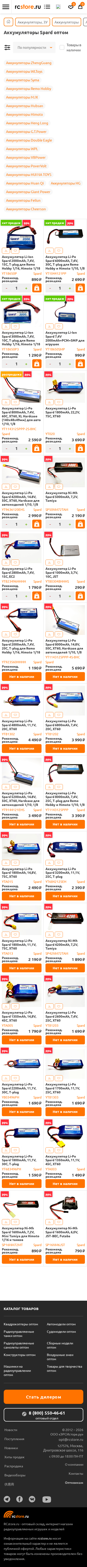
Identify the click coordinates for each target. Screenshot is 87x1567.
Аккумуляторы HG (66, 183)
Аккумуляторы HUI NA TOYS (28, 174)
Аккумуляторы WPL (22, 148)
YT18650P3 (10, 349)
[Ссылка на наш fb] (19, 1499)
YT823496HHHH (14, 581)
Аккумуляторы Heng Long (27, 123)
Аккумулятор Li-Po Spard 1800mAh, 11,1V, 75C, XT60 (19, 944)
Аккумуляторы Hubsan (24, 105)
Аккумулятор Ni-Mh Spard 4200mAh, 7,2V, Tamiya (61, 944)
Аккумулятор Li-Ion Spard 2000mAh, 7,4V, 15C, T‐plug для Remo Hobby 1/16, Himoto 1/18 (21, 262)
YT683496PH (11, 1169)
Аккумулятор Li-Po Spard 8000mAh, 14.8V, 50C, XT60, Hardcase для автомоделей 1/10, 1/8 (64, 646)
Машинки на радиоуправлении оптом (17, 1370)
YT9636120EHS (13, 509)
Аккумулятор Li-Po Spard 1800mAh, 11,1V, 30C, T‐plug (19, 1160)
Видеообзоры (15, 1475)
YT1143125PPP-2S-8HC (19, 429)
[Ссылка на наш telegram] (7, 1499)
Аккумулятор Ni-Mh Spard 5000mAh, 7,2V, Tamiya (61, 496)
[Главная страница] (8, 22)
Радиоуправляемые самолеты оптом (19, 1345)
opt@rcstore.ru (71, 1439)
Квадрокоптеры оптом (21, 1324)
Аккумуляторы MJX (22, 97)
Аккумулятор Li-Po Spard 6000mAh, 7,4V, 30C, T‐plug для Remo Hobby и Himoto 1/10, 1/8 (65, 262)
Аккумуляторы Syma (22, 80)
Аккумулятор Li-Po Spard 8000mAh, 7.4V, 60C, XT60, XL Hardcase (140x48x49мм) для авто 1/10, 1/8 (21, 416)
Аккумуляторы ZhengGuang (29, 62)
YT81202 (51, 734)
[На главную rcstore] (28, 6)
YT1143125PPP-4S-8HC (62, 657)
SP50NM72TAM (56, 509)
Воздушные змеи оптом (60, 1357)
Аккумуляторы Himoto (24, 114)
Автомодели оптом (61, 1324)
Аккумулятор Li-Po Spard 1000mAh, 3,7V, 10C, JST (61, 572)
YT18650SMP (55, 349)
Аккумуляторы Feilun (23, 200)
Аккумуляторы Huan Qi (25, 183)
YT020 (50, 433)
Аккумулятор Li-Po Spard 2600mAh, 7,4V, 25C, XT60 (61, 1016)
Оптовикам (74, 1482)
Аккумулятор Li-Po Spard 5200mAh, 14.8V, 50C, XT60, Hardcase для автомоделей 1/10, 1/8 (20, 799)
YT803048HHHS (57, 581)
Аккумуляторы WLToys (24, 71)
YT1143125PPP (56, 810)
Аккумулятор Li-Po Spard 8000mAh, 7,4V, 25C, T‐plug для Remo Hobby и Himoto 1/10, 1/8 (65, 799)
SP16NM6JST (55, 1245)
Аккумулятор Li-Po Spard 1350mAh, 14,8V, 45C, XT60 (19, 1016)
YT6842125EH (55, 881)
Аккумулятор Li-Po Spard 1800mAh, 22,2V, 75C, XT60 (62, 412)
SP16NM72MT (12, 1245)
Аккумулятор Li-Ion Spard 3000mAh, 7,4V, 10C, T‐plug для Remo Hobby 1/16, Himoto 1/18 (21, 338)
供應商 (9, 1484)
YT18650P (9, 273)
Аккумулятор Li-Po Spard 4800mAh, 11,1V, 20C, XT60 (19, 725)
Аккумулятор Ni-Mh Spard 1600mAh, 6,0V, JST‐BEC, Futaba (61, 1232)
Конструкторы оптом (19, 1355)
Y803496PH (10, 1097)
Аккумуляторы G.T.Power (26, 131)
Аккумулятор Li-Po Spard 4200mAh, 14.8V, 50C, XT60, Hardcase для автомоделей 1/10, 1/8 (20, 498)
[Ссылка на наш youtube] (46, 1499)
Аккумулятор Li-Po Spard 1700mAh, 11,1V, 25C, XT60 (62, 1088)
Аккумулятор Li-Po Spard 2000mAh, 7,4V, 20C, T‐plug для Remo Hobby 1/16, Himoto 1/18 (21, 646)
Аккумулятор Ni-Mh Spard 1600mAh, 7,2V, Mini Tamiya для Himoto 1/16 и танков (20, 1234)
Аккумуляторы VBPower (26, 157)
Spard (37, 273)
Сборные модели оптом (60, 1345)
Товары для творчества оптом (64, 1368)
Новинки (11, 1448)
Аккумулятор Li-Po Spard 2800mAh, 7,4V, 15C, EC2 (18, 572)
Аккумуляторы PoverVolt (26, 166)
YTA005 (7, 1025)
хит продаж (11, 223)
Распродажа (13, 1466)
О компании (74, 1464)
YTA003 (51, 1169)
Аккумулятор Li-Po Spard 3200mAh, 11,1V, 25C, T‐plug (62, 872)
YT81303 (51, 1097)
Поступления (14, 1439)
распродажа (12, 374)
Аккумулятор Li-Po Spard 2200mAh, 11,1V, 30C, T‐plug (19, 1088)
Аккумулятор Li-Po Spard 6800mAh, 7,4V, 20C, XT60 (61, 725)
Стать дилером (43, 1397)
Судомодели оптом (61, 1331)
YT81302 (8, 734)
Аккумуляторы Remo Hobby (28, 88)
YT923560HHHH (14, 662)
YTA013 (7, 953)
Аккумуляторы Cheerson (26, 209)
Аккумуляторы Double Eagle (29, 140)
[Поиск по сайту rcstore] (58, 6)
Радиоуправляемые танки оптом (19, 1333)
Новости (10, 1430)
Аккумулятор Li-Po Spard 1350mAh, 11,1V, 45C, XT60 (62, 1160)
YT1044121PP (55, 273)
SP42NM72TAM (56, 953)
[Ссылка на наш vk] (32, 1499)
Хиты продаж (14, 1457)
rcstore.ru (45, 1538)
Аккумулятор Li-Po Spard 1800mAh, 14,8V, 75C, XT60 (19, 872)
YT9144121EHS (13, 810)
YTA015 (7, 881)
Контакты (76, 1473)
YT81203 (51, 1025)
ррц (26, 223)
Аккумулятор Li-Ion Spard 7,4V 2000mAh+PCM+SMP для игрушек (64, 338)
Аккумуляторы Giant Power (28, 191)
